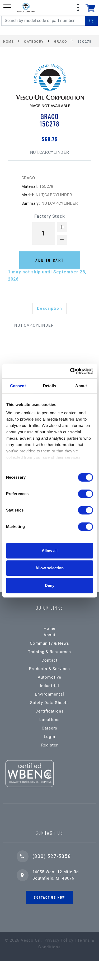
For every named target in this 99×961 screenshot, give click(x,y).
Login (49, 736)
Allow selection (49, 568)
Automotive (49, 677)
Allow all (50, 550)
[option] (49, 87)
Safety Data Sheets (49, 702)
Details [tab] (49, 385)
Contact (49, 660)
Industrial (49, 685)
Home (8, 41)
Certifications (49, 711)
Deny (49, 585)
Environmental (49, 694)
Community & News (49, 643)
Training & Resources (49, 651)
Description (49, 308)
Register (49, 745)
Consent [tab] (18, 385)
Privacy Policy (59, 940)
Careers (50, 728)
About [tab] (81, 385)
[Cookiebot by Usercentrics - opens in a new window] (70, 371)
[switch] (85, 494)
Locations (49, 719)
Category (34, 41)
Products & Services (49, 668)
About (50, 634)
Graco (60, 41)
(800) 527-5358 (51, 856)
